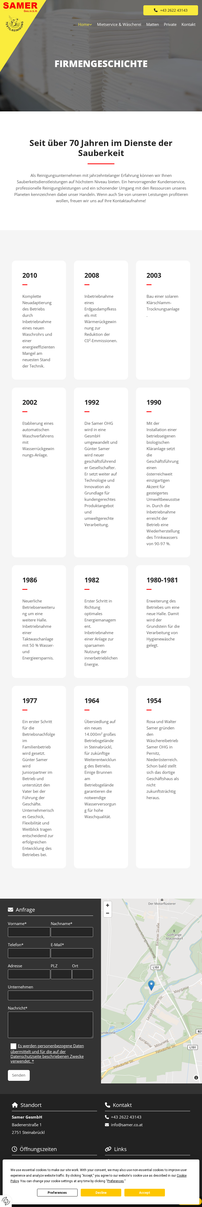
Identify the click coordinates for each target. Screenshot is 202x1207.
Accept (144, 1193)
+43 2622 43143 (126, 1117)
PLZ (54, 965)
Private (170, 24)
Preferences (57, 1193)
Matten (152, 24)
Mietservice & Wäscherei (119, 24)
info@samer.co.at (127, 1124)
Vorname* (17, 923)
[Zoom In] (108, 905)
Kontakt (188, 24)
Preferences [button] (115, 1181)
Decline (101, 1193)
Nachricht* (17, 1008)
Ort (75, 965)
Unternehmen (20, 986)
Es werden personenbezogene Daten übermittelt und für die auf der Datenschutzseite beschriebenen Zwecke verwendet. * (47, 1053)
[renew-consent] (6, 1201)
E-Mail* (57, 944)
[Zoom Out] (108, 913)
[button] (170, 10)
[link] (85, 24)
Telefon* (15, 944)
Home (83, 24)
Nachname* (61, 923)
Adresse (15, 965)
